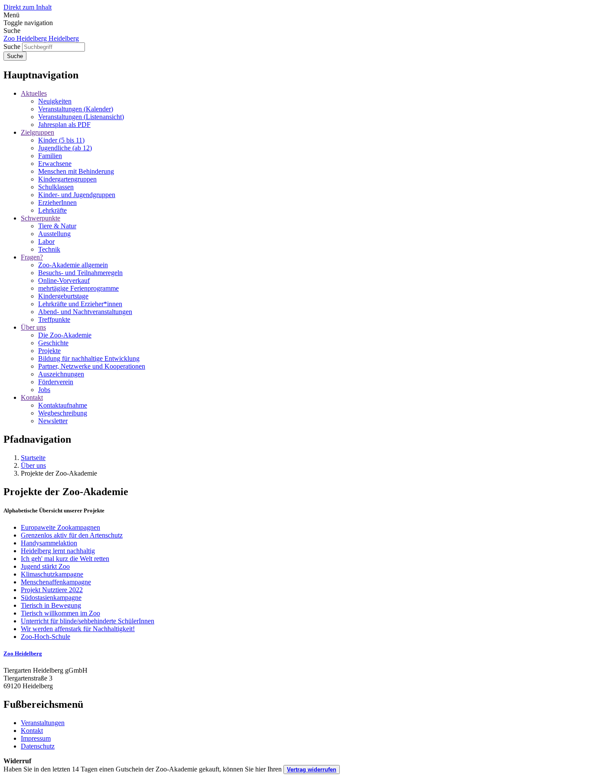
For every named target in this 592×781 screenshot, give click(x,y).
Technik (49, 249)
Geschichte (53, 343)
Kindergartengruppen (67, 179)
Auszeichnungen (61, 374)
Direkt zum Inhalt (27, 7)
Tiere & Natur (57, 226)
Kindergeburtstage (63, 296)
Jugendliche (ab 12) (65, 148)
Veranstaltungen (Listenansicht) (81, 116)
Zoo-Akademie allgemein (73, 265)
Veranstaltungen (43, 722)
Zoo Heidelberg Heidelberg (41, 38)
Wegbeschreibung (62, 413)
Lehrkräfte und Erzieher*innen (80, 304)
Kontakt (32, 397)
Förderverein (55, 382)
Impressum (36, 738)
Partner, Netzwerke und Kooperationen (91, 366)
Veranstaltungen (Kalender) (75, 109)
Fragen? (32, 257)
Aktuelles (34, 93)
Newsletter (53, 421)
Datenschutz (38, 746)
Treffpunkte (54, 319)
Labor (46, 241)
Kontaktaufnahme (62, 405)
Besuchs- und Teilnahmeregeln (80, 272)
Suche (11, 46)
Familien (50, 155)
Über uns (33, 327)
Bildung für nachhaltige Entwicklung (89, 358)
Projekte (49, 350)
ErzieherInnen (57, 202)
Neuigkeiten (55, 101)
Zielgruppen (37, 132)
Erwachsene (55, 163)
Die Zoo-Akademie (64, 335)
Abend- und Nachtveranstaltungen (85, 311)
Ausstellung (54, 233)
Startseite (33, 457)
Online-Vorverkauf (64, 280)
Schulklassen (56, 187)
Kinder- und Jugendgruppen (76, 194)
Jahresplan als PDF (64, 124)
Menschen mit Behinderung (76, 171)
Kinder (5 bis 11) (61, 140)
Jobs (44, 389)
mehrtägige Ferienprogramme (78, 288)
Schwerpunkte (40, 218)
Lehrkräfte (52, 210)
